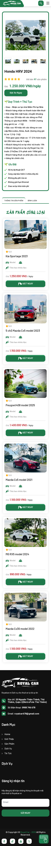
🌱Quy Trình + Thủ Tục (18, 101)
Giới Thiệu (9, 739)
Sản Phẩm (9, 744)
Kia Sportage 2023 (17, 256)
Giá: (6, 86)
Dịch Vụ (8, 748)
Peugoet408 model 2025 (20, 405)
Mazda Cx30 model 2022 (20, 628)
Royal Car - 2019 (28, 832)
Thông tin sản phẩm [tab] (13, 201)
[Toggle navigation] (47, 3)
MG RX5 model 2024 (17, 554)
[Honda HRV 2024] (8, 61)
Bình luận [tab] (32, 201)
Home (7, 734)
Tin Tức (8, 753)
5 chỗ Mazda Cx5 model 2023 (23, 330)
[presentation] (6, 61)
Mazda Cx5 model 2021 (19, 479)
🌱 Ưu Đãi (10, 164)
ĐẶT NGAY (27, 283)
